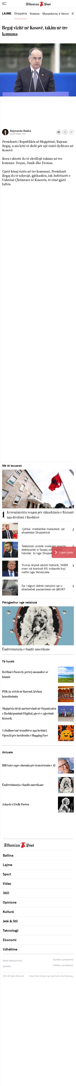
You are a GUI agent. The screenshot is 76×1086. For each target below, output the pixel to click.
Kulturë (8, 912)
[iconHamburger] (4, 3)
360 (6, 893)
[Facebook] (58, 132)
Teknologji (10, 930)
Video (7, 883)
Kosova (35, 13)
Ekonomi (9, 940)
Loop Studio (55, 976)
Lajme (6, 13)
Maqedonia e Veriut (55, 13)
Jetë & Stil (10, 921)
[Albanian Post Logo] (38, 4)
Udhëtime (10, 949)
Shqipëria (20, 13)
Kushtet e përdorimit (63, 959)
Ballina (8, 855)
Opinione (9, 902)
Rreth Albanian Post (12, 960)
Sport (7, 874)
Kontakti (7, 966)
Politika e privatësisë (63, 965)
